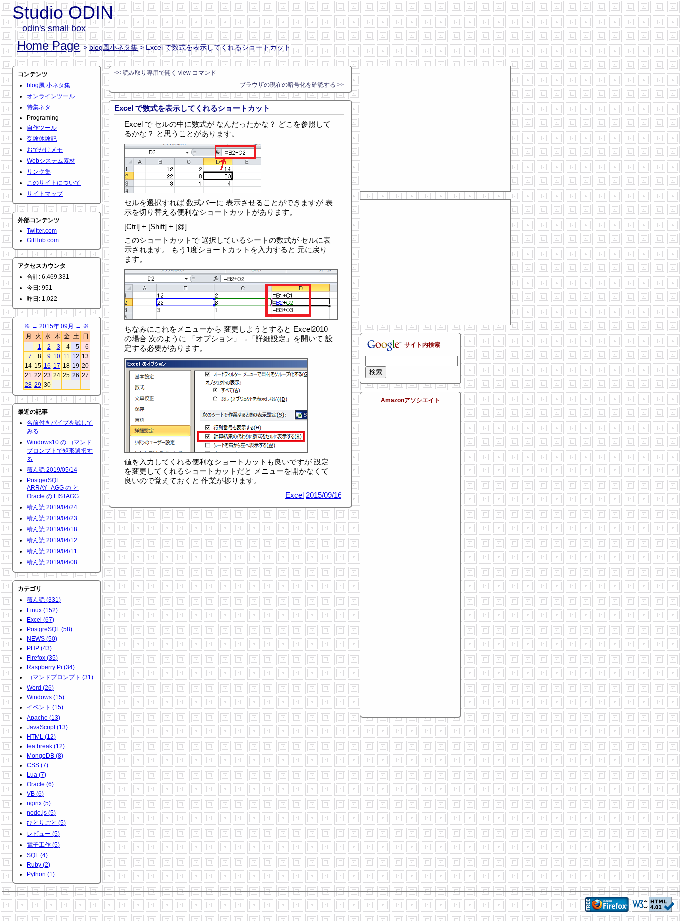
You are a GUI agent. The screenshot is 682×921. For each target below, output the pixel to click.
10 (56, 356)
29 (37, 384)
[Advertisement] (435, 128)
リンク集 (39, 171)
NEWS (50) (42, 638)
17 (56, 365)
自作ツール (42, 127)
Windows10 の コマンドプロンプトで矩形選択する (60, 450)
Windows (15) (45, 697)
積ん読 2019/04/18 (52, 529)
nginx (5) (39, 803)
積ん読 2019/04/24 (52, 507)
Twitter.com (42, 230)
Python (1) (41, 874)
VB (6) (35, 793)
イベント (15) (45, 707)
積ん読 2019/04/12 (52, 540)
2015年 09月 (56, 326)
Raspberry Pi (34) (51, 667)
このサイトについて (54, 182)
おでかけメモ (45, 149)
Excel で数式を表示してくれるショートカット (192, 108)
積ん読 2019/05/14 (52, 469)
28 (28, 384)
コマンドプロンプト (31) (60, 677)
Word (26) (40, 687)
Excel (294, 495)
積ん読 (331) (44, 599)
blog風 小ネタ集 (48, 85)
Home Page (48, 45)
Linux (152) (42, 610)
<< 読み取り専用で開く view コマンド (165, 72)
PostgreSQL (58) (49, 629)
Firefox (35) (42, 657)
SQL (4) (37, 855)
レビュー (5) (43, 833)
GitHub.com (43, 240)
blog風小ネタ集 (113, 47)
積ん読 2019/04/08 (52, 562)
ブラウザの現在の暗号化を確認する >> (292, 84)
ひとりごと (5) (46, 822)
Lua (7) (36, 774)
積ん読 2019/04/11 (52, 551)
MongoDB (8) (45, 755)
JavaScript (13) (47, 727)
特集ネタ (39, 107)
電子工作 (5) (43, 844)
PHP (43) (39, 648)
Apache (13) (43, 717)
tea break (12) (46, 746)
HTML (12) (41, 736)
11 (66, 356)
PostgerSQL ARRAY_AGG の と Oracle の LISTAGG (53, 488)
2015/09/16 (323, 495)
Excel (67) (40, 619)
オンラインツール (51, 96)
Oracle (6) (40, 784)
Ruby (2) (38, 864)
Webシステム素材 (51, 160)
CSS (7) (37, 765)
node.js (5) (41, 812)
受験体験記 (42, 138)
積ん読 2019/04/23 (52, 518)
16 (47, 365)
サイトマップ (45, 193)
